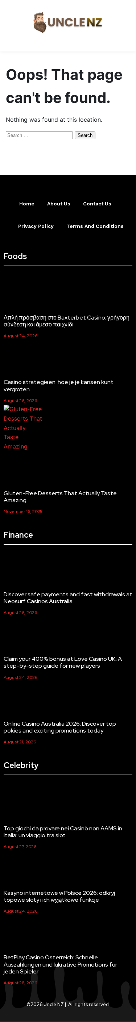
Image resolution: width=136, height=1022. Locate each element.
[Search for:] (40, 134)
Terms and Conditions (95, 226)
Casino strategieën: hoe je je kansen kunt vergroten (59, 385)
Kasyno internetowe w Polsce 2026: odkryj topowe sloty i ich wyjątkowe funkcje (59, 896)
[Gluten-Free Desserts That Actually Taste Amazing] (23, 428)
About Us (58, 204)
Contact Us (97, 204)
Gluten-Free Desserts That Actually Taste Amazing (60, 496)
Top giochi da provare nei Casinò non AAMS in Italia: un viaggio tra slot (63, 832)
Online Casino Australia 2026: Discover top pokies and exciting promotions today (60, 727)
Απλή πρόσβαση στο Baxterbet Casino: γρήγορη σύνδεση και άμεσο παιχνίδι (66, 321)
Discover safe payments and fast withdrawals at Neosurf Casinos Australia (68, 598)
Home (26, 204)
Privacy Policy (36, 226)
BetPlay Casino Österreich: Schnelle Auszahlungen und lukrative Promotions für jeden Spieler (60, 964)
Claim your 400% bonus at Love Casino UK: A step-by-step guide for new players (63, 662)
